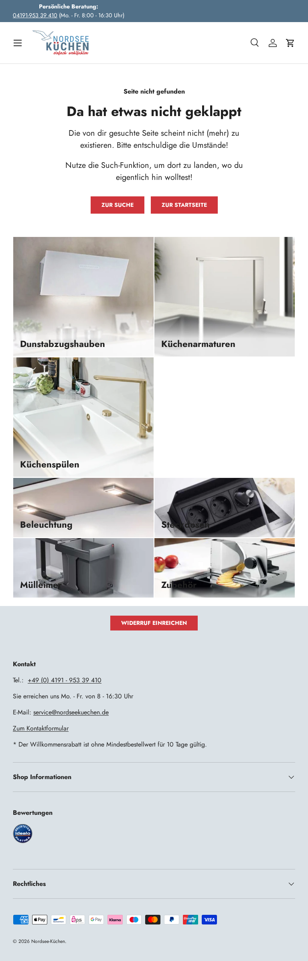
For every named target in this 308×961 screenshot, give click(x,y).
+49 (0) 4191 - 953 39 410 (64, 680)
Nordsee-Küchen (48, 941)
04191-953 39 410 (35, 15)
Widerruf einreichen (154, 623)
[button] (290, 43)
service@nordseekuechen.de (71, 712)
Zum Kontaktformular (41, 728)
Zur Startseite (184, 205)
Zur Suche (117, 205)
